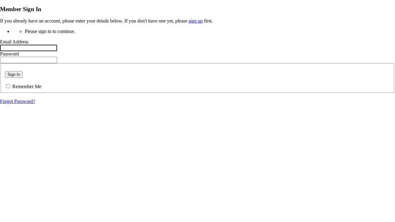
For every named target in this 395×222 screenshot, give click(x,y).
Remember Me (26, 86)
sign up (196, 20)
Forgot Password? (17, 101)
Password (9, 53)
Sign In (13, 74)
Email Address (14, 41)
